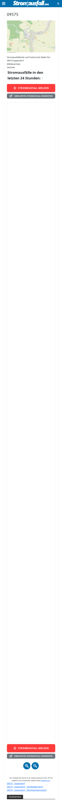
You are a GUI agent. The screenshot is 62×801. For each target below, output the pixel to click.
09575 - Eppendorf (16, 783)
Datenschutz (45, 780)
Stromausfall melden (33, 88)
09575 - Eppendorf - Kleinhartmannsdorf (27, 790)
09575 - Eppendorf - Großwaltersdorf (25, 786)
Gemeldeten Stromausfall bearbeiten (33, 96)
